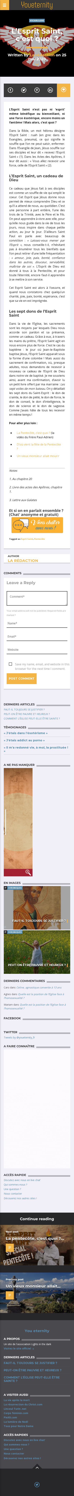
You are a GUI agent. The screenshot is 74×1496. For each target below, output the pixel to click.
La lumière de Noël (16, 1421)
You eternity (37, 1331)
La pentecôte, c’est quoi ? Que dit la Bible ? (33, 1241)
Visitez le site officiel (18, 1348)
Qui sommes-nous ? (15, 1184)
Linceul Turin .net (15, 1408)
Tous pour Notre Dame (18, 1426)
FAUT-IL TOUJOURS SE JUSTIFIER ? (24, 709)
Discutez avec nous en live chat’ (22, 1180)
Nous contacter (13, 1193)
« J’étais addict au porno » (24, 740)
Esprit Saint (27, 539)
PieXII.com (10, 1417)
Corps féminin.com (16, 1413)
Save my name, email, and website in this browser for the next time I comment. (42, 664)
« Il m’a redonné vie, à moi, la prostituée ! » (36, 749)
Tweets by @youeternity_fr (19, 1037)
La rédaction (42, 55)
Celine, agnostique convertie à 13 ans (38, 987)
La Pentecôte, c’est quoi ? (33, 433)
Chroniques (15, 887)
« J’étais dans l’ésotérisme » (26, 733)
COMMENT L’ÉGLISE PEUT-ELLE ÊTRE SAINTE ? (32, 718)
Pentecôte (39, 539)
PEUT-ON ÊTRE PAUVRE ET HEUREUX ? (27, 714)
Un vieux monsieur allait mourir (38, 456)
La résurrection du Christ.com (23, 1404)
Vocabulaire (37, 20)
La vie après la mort (17, 1400)
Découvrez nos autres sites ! (20, 1198)
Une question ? (12, 1189)
